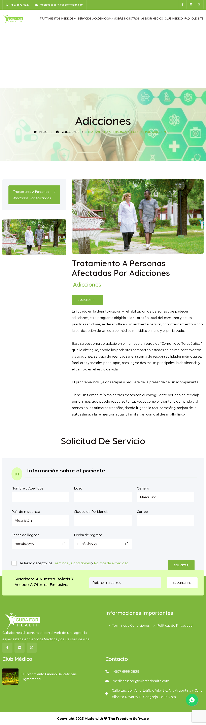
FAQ (187, 18)
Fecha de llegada (25, 535)
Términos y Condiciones (72, 563)
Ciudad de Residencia (91, 512)
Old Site (198, 18)
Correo (142, 512)
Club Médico (174, 18)
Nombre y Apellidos (27, 488)
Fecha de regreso (88, 535)
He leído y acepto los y (74, 563)
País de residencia (25, 512)
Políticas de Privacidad (175, 625)
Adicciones (70, 132)
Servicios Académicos (94, 18)
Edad (78, 488)
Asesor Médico (152, 18)
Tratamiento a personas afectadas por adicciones (32, 195)
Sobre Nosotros (127, 18)
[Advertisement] (103, 58)
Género (143, 488)
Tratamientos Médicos (56, 18)
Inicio (43, 132)
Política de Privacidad (111, 563)
